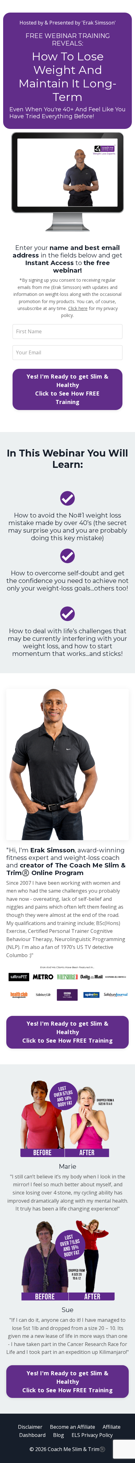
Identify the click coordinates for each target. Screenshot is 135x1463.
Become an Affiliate (72, 1426)
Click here (78, 308)
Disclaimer (30, 1426)
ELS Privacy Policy (92, 1435)
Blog (58, 1435)
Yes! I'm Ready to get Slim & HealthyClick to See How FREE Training (67, 389)
